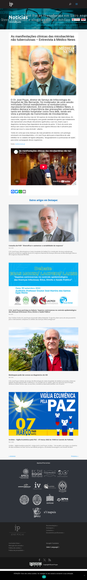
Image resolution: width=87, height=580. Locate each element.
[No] (84, 575)
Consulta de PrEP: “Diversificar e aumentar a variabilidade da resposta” (36, 246)
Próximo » (74, 456)
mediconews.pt (20, 144)
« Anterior (12, 456)
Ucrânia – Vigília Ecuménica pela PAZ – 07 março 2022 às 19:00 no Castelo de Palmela (41, 440)
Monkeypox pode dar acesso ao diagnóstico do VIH (28, 375)
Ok (44, 577)
